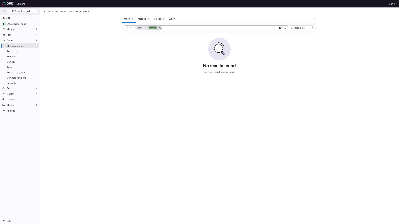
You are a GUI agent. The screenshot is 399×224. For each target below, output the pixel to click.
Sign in (392, 3)
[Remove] (160, 28)
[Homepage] (8, 3)
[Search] (285, 27)
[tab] (129, 19)
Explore (21, 3)
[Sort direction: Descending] (311, 27)
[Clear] (280, 28)
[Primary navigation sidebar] (3, 11)
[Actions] (314, 18)
